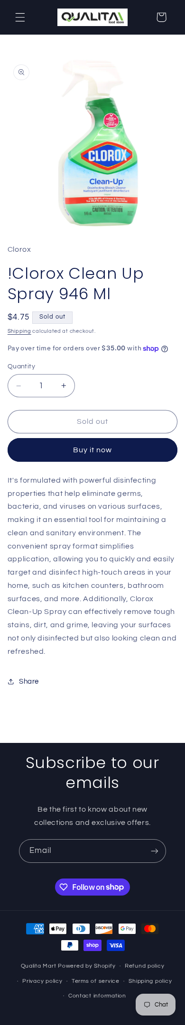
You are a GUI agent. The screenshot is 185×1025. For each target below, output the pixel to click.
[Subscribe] (155, 850)
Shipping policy (150, 981)
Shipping (19, 331)
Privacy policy (42, 981)
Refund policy (145, 966)
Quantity (21, 366)
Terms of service (96, 981)
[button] (20, 17)
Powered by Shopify (86, 966)
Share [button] (29, 681)
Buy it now (92, 450)
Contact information (97, 995)
